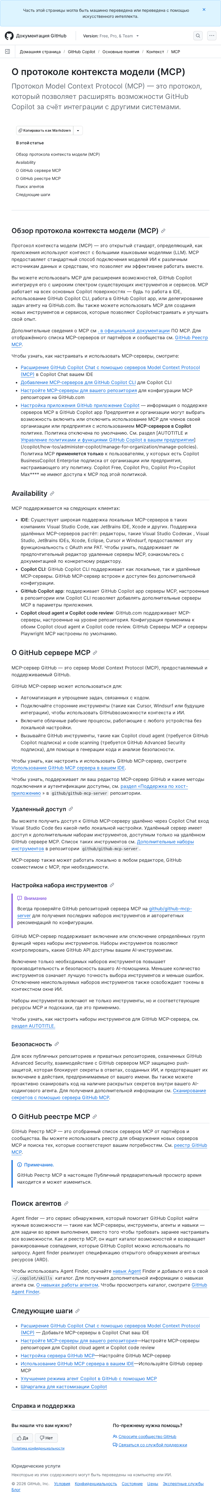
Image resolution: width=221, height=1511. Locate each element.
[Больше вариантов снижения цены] (78, 130)
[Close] (204, 9)
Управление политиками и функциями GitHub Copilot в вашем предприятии (107, 440)
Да (25, 1437)
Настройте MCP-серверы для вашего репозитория (79, 390)
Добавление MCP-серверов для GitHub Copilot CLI (78, 382)
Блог (16, 1489)
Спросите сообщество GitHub (147, 1436)
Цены (152, 1483)
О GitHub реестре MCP (51, 1116)
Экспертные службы (183, 1483)
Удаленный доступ (39, 809)
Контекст (155, 51)
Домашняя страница (40, 51)
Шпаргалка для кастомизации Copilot (64, 1386)
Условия (62, 1483)
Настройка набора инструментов (59, 885)
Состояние (132, 1483)
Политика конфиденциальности (38, 1448)
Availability (29, 493)
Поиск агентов (37, 1203)
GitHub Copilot (81, 51)
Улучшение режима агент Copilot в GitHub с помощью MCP (89, 1378)
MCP (175, 51)
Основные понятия (120, 51)
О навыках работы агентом (67, 1285)
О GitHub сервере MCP (51, 652)
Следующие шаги (42, 1311)
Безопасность (32, 1044)
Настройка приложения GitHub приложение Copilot (80, 405)
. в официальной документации (134, 330)
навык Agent (127, 1271)
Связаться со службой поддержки (153, 1444)
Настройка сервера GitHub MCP (58, 1355)
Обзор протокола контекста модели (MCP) (85, 230)
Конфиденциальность (96, 1483)
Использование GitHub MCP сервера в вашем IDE (68, 768)
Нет (49, 1437)
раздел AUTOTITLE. (33, 1026)
